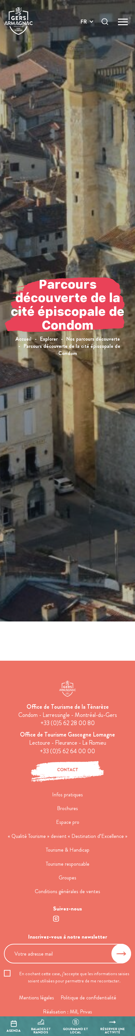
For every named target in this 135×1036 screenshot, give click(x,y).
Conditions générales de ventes (67, 891)
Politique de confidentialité (88, 997)
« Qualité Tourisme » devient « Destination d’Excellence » (67, 836)
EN (84, 29)
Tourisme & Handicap (67, 850)
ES (84, 45)
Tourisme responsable (67, 864)
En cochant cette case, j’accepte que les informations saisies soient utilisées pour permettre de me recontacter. (74, 977)
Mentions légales (36, 997)
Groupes (67, 877)
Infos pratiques (67, 794)
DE (84, 37)
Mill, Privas (81, 1011)
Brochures (67, 808)
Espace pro (67, 822)
